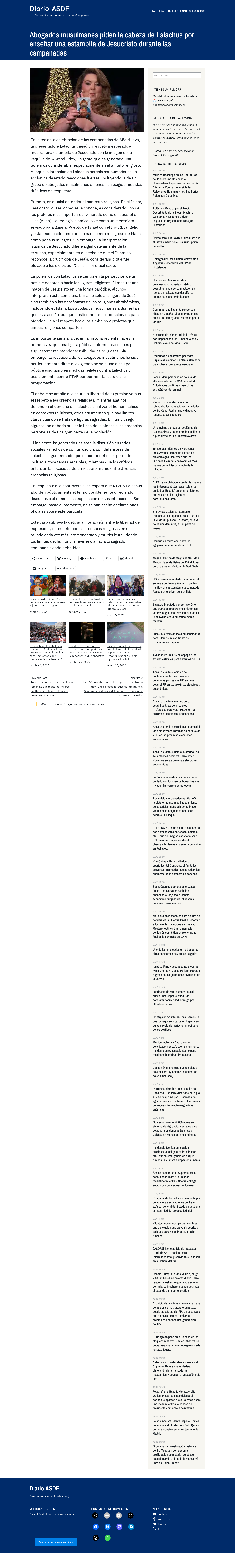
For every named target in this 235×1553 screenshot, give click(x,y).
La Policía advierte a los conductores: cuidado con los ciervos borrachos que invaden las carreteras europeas (176, 781)
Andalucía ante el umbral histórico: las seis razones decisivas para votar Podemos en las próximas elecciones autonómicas (176, 758)
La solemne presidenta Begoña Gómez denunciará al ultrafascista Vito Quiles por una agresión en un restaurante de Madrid (176, 1427)
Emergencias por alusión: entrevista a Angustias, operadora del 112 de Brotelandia (176, 263)
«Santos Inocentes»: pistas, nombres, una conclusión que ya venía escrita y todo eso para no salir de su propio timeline (175, 1229)
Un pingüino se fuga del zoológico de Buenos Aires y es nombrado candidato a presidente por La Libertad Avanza (176, 432)
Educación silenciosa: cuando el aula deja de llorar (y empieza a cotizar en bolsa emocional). (175, 1072)
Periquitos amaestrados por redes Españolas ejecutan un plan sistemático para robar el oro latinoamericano (176, 360)
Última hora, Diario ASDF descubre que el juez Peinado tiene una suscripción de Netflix (176, 242)
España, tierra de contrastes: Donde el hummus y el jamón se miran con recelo (86, 602)
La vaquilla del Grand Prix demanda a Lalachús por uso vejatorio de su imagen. (47, 602)
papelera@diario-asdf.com (169, 105)
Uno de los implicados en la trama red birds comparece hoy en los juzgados (175, 952)
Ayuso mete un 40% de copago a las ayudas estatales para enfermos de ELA (177, 657)
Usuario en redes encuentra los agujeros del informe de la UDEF (172, 543)
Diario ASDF (50, 8)
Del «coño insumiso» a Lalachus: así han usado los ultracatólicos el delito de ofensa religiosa (124, 604)
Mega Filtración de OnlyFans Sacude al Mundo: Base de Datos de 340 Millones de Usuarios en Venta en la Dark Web (176, 562)
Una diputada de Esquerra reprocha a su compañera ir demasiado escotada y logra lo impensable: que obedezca (86, 650)
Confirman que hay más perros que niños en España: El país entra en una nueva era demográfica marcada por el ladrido (176, 315)
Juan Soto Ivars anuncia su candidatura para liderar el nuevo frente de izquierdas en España (176, 638)
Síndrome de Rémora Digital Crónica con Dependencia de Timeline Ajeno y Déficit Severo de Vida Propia (175, 339)
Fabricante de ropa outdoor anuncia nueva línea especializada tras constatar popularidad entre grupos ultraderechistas (174, 998)
